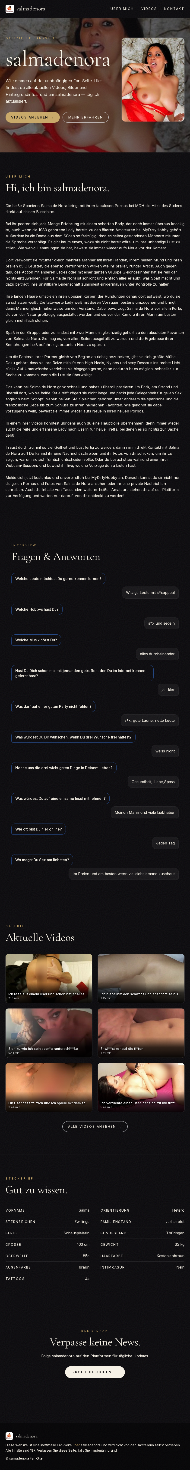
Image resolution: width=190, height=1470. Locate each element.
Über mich (122, 9)
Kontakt (174, 9)
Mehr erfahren (85, 117)
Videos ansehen (32, 117)
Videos (149, 9)
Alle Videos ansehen (95, 1126)
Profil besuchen (95, 1372)
